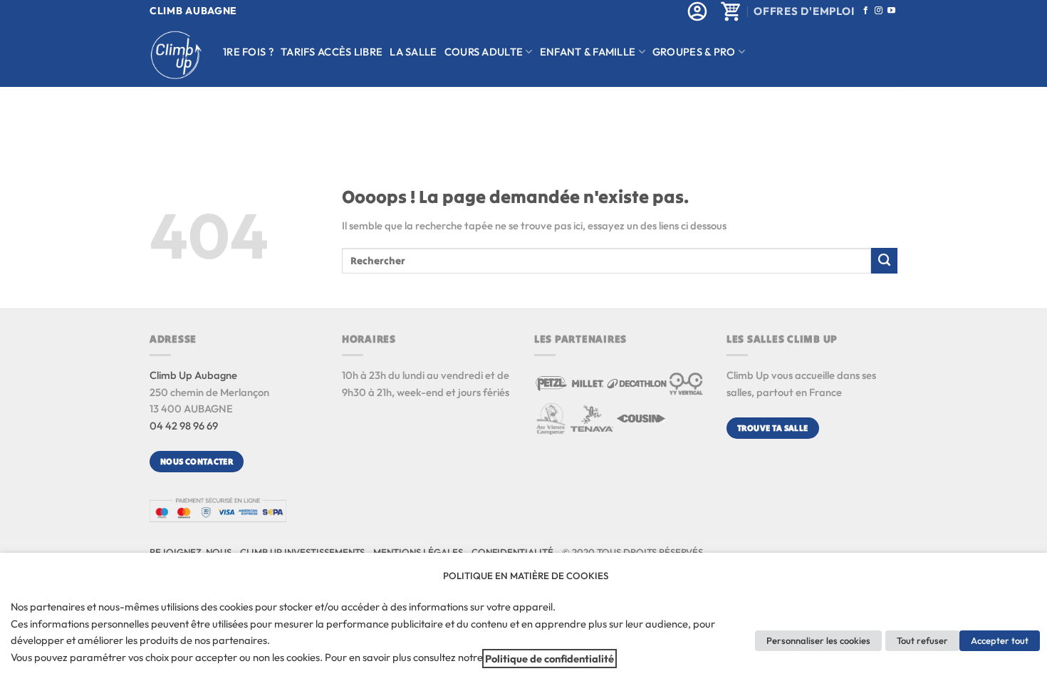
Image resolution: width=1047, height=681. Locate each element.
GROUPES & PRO (694, 51)
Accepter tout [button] (999, 640)
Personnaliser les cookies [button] (818, 640)
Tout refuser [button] (922, 640)
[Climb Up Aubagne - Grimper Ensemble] (176, 55)
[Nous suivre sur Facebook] (866, 10)
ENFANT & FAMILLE (588, 51)
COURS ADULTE (484, 51)
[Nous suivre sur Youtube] (891, 10)
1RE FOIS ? (248, 51)
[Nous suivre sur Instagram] (878, 10)
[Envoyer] (884, 261)
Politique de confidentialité (549, 658)
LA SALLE (413, 51)
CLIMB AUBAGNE (193, 10)
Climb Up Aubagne (193, 375)
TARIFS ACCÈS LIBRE (331, 51)
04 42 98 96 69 (184, 425)
